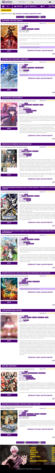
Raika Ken (26, 320)
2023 (27, 410)
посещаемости (26, 13)
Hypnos (34, 317)
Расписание (34, 452)
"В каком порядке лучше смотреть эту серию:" (30, 47)
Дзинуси (29, 155)
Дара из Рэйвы (30, 377)
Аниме (14, 23)
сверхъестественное (33, 373)
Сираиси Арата (30, 243)
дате (14, 13)
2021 (27, 26)
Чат (31, 459)
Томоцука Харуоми (31, 378)
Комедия (29, 100)
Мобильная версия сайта (38, 461)
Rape (47, 317)
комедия (22, 106)
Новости (33, 455)
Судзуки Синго (28, 198)
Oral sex (29, 317)
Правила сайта (35, 457)
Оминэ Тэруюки (28, 109)
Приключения (21, 23)
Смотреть (9, 51)
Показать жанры (6, 10)
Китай (24, 27)
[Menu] (19, 2)
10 (37, 17)
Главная (33, 448)
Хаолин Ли (27, 70)
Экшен (17, 23)
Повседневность (19, 62)
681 (42, 17)
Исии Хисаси (27, 242)
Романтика (34, 100)
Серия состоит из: (24, 75)
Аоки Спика (29, 112)
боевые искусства (24, 283)
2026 (27, 64)
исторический (36, 281)
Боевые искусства (18, 276)
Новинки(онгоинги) (9, 23)
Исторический (11, 276)
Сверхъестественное (20, 100)
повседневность (39, 67)
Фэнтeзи (26, 23)
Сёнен (26, 100)
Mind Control (41, 317)
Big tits (24, 317)
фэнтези (37, 29)
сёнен (42, 104)
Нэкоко (29, 200)
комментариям (33, 13)
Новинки (33, 450)
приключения (30, 29)
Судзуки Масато (28, 154)
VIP (53, 455)
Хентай (6, 313)
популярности (19, 13)
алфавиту (39, 13)
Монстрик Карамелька (31, 110)
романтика (36, 104)
